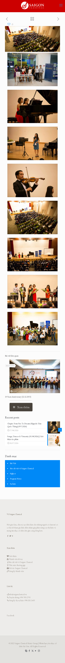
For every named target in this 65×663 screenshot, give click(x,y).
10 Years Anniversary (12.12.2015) (18, 397)
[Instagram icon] (39, 650)
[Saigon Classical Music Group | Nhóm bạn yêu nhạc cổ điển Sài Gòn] (32, 5)
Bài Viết (13, 463)
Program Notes (15, 478)
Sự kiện (13, 484)
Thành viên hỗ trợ (16, 559)
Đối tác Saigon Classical (18, 568)
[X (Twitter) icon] (32, 650)
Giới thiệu (12, 556)
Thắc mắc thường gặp (17, 565)
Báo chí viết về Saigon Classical (22, 468)
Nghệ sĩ (13, 473)
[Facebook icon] (29, 650)
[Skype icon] (26, 650)
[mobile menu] (60, 5)
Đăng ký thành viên (16, 571)
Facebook (10, 615)
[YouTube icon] (36, 650)
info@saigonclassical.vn (18, 594)
